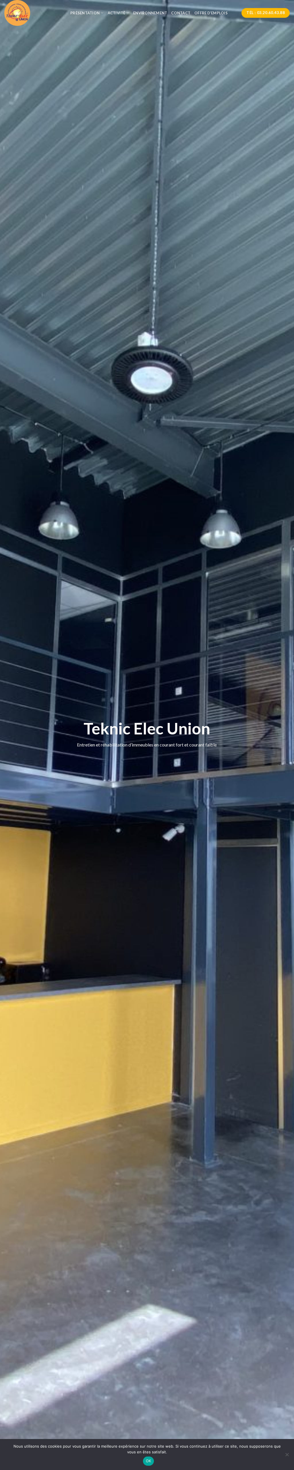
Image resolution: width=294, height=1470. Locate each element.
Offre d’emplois (211, 13)
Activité (116, 13)
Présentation (85, 13)
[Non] (287, 1456)
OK (148, 1461)
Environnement (150, 13)
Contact (180, 13)
